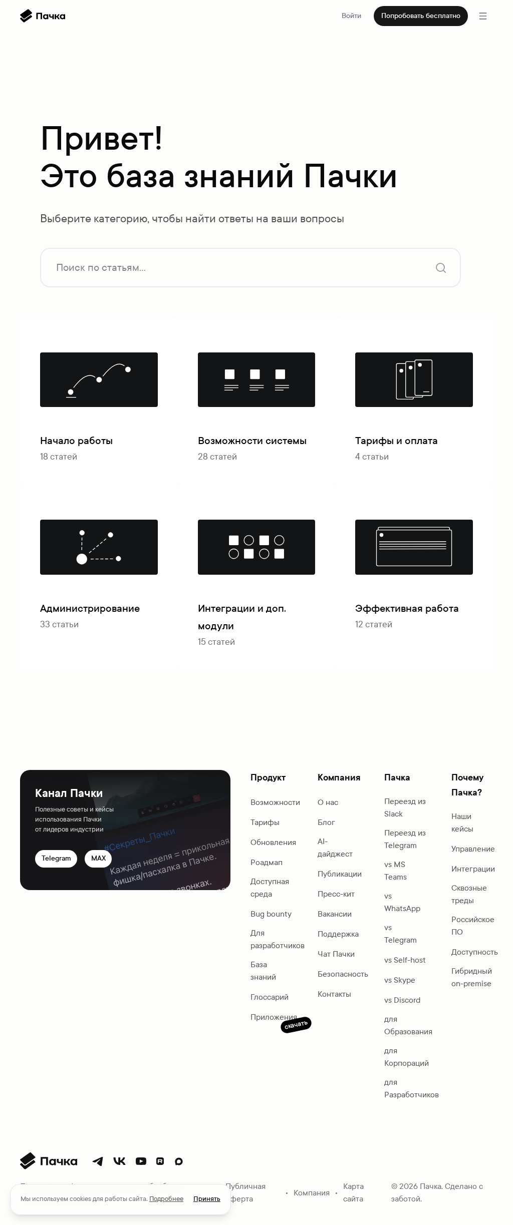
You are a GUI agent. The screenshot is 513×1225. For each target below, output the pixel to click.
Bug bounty (271, 914)
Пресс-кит (336, 894)
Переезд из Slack (405, 807)
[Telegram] (97, 1161)
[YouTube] (141, 1161)
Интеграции (473, 869)
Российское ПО (472, 926)
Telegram (56, 858)
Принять (206, 1199)
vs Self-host (405, 960)
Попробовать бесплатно (420, 16)
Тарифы (265, 822)
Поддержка (338, 934)
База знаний (263, 971)
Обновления (273, 842)
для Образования (408, 1025)
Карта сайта (353, 1192)
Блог (326, 822)
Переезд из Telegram (405, 839)
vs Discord (402, 1000)
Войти (351, 16)
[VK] (119, 1161)
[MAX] (179, 1161)
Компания (312, 1192)
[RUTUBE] (160, 1161)
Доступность (474, 952)
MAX (98, 858)
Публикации (340, 874)
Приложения (273, 1017)
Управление (473, 849)
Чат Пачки (336, 954)
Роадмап (266, 862)
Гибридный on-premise (471, 977)
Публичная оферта (245, 1192)
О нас (328, 802)
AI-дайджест (335, 848)
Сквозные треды (469, 894)
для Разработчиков (411, 1088)
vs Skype (399, 980)
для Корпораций (406, 1057)
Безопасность (343, 974)
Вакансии (335, 914)
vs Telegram (400, 934)
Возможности (275, 802)
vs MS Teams (395, 871)
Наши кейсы (462, 822)
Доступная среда (269, 888)
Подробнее (166, 1199)
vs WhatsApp (402, 902)
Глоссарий (269, 997)
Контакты (334, 994)
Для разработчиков (277, 939)
